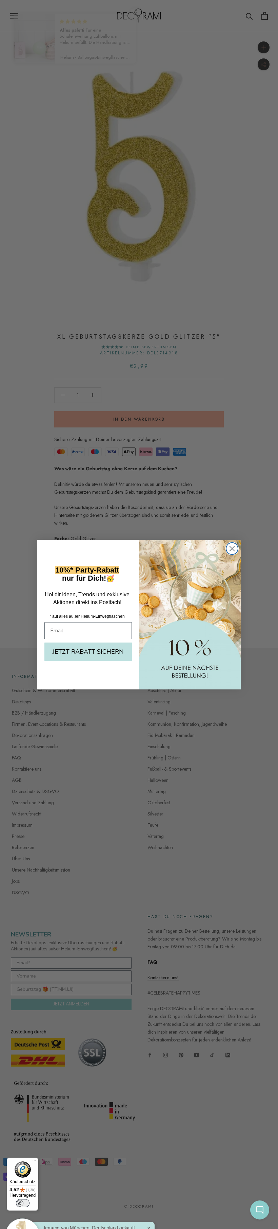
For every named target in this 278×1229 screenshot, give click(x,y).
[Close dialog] (232, 549)
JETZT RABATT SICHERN (88, 652)
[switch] (22, 1203)
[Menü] (34, 1162)
